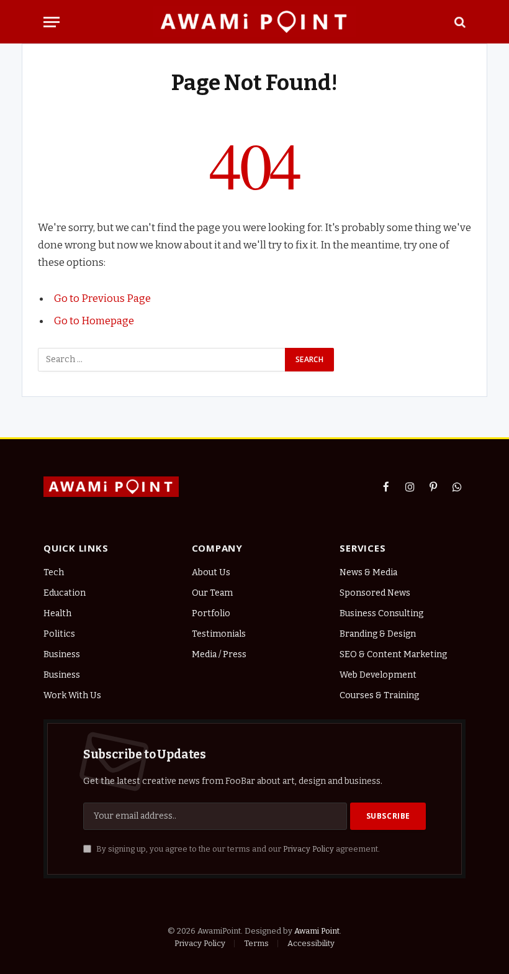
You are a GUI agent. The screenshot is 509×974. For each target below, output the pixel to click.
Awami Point (317, 930)
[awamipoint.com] (254, 21)
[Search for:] (162, 359)
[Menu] (51, 22)
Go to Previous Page (102, 298)
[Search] (459, 22)
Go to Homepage (94, 320)
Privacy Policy (308, 848)
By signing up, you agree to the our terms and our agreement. (237, 848)
